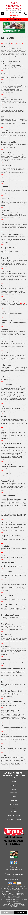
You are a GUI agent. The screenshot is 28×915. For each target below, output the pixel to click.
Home (14, 781)
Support (14, 796)
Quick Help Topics (13, 20)
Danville (18, 892)
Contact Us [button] (7, 912)
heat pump (22, 303)
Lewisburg (3, 893)
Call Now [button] (20, 912)
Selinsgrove (7, 896)
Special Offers (14, 793)
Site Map (14, 808)
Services (14, 789)
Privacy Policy (14, 804)
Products (14, 785)
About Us (14, 800)
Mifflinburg (18, 893)
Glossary (14, 812)
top (2, 58)
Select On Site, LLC (17, 903)
